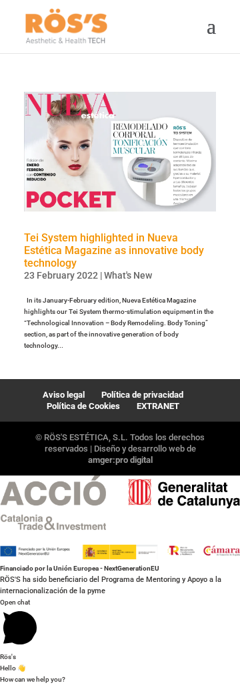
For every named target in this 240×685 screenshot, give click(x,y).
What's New (128, 275)
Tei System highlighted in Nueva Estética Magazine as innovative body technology (114, 250)
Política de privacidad (142, 395)
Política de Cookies (83, 406)
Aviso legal (64, 395)
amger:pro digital (120, 460)
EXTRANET (158, 406)
